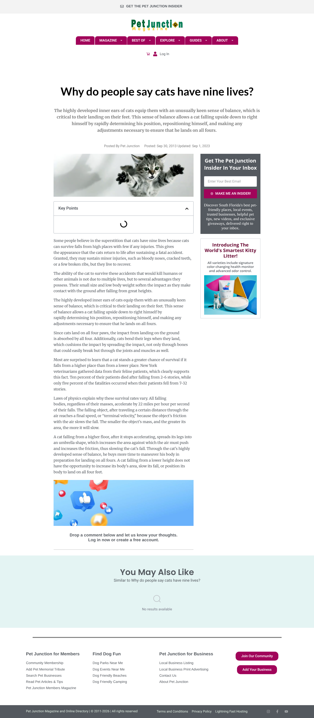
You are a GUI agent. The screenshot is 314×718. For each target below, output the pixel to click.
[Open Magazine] (121, 40)
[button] (148, 53)
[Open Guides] (206, 40)
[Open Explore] (179, 40)
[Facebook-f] (277, 711)
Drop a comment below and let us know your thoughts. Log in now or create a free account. (123, 537)
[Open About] (232, 40)
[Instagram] (268, 711)
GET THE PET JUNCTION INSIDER (154, 6)
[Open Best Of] (150, 40)
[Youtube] (286, 711)
